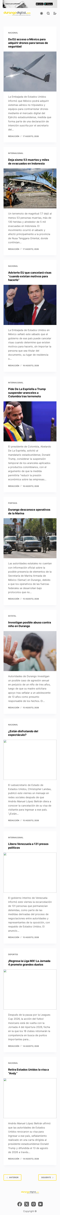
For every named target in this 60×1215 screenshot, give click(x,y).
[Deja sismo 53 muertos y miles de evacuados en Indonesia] (30, 188)
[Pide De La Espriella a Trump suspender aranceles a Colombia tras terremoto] (30, 421)
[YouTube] (40, 1204)
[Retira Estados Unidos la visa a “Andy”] (30, 1098)
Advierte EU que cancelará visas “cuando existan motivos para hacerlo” (29, 276)
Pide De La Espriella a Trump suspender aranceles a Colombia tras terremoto (27, 392)
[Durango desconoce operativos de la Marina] (30, 538)
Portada (12, 503)
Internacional (15, 153)
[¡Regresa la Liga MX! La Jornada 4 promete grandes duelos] (30, 989)
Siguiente (46, 1177)
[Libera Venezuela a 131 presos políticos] (30, 873)
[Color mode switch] (41, 13)
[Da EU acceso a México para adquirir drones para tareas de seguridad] (30, 72)
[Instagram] (33, 1204)
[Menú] (54, 13)
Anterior (13, 1177)
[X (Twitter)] (26, 1204)
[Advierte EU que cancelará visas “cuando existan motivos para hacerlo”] (30, 305)
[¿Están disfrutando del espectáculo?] (30, 760)
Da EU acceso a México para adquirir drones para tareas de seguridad (28, 43)
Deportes (13, 954)
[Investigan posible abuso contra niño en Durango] (30, 651)
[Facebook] (19, 1204)
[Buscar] (48, 13)
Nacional (13, 33)
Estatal (12, 616)
